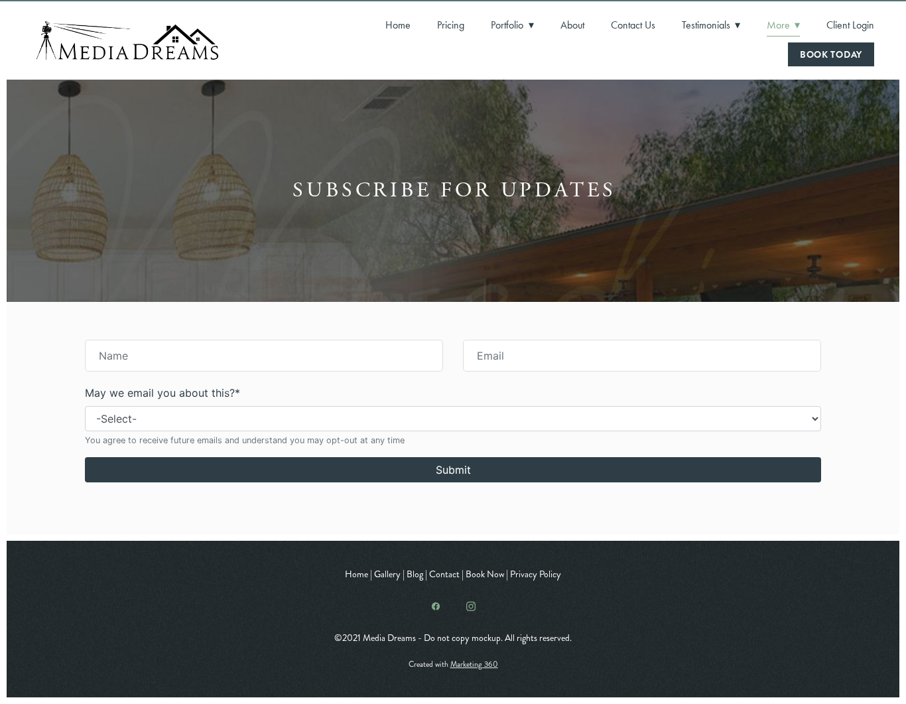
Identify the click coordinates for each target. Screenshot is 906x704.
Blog (415, 574)
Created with (453, 664)
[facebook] (435, 606)
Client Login (850, 25)
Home (398, 25)
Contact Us (633, 25)
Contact (444, 574)
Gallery (387, 574)
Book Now (486, 574)
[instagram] (471, 606)
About (572, 25)
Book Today (831, 54)
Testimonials (711, 25)
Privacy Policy (535, 574)
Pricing (450, 25)
